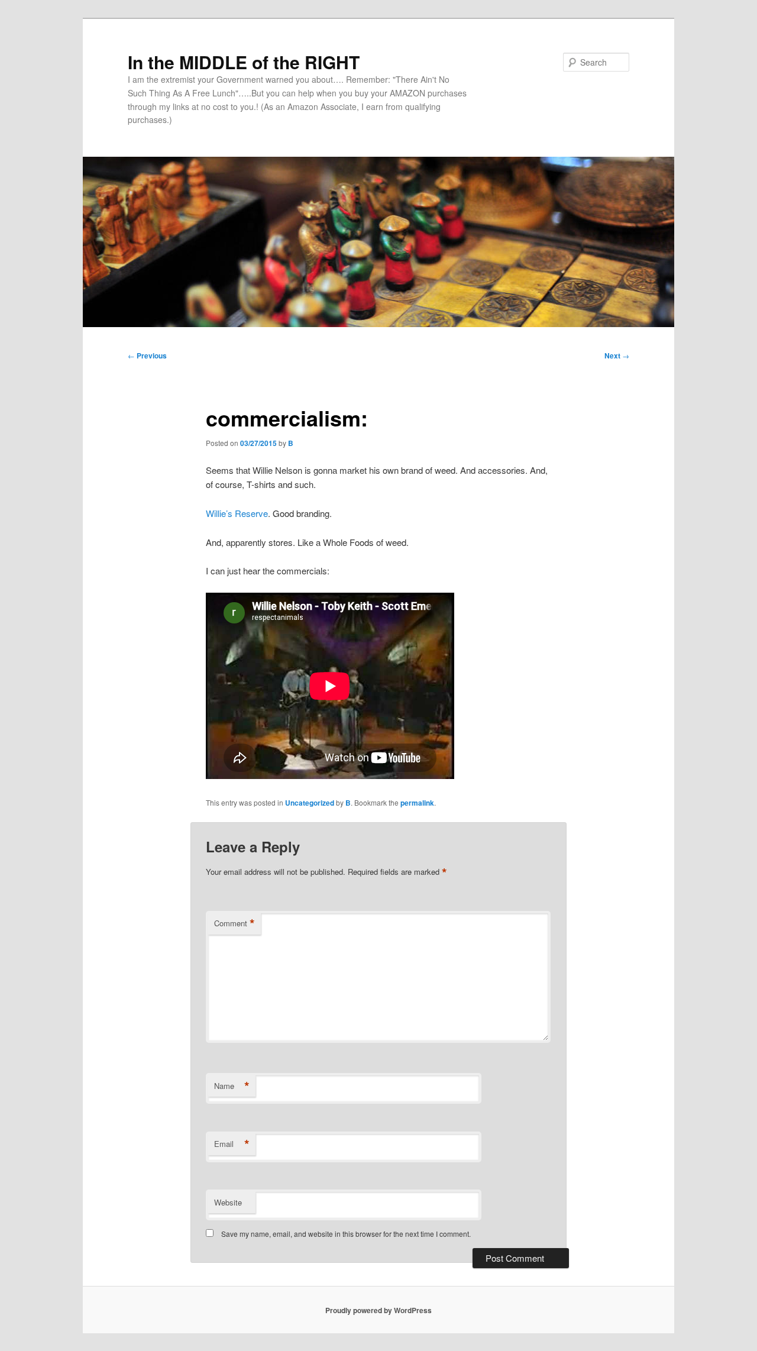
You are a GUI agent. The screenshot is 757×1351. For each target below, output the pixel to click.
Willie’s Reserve (237, 513)
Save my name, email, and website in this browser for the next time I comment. (346, 1234)
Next (616, 355)
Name (232, 1086)
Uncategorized (309, 802)
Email (232, 1144)
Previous (147, 355)
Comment (234, 923)
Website (228, 1202)
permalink (417, 802)
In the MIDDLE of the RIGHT (244, 62)
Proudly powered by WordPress (378, 1310)
